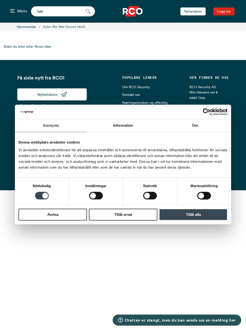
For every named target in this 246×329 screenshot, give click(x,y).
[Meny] (12, 11)
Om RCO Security (136, 87)
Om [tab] (195, 125)
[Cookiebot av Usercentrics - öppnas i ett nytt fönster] (206, 111)
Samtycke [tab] (51, 125)
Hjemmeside (26, 27)
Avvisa (52, 215)
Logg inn (224, 11)
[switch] (96, 195)
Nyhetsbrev (193, 11)
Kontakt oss (131, 94)
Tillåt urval (123, 215)
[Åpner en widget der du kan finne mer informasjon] (176, 321)
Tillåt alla (193, 215)
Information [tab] (123, 125)
